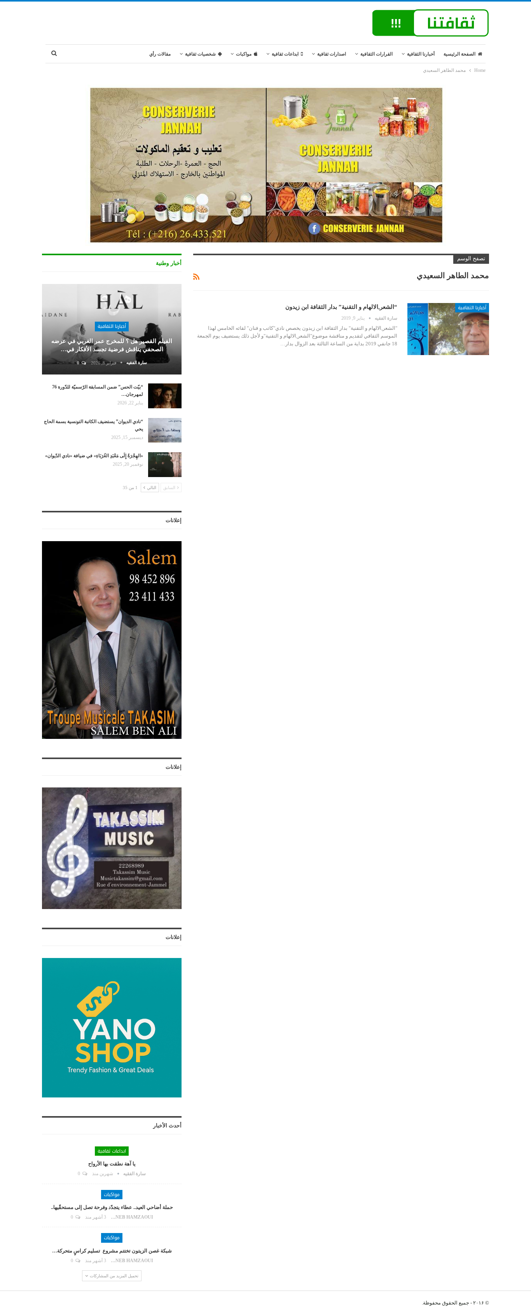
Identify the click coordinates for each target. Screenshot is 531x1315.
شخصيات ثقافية (200, 54)
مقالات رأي (160, 54)
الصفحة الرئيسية (459, 54)
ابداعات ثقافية (285, 54)
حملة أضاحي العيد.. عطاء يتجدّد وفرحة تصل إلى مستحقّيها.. (112, 1207)
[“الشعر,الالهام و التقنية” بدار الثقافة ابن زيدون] (448, 329)
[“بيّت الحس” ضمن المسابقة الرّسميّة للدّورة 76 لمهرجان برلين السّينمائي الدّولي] (165, 395)
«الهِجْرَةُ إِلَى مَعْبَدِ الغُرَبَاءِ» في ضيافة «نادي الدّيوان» (94, 455)
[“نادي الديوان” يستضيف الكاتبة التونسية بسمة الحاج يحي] (165, 430)
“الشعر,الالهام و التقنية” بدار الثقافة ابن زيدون (341, 307)
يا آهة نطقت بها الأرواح (112, 1164)
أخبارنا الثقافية (421, 54)
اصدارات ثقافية (331, 54)
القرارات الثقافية (376, 54)
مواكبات (244, 54)
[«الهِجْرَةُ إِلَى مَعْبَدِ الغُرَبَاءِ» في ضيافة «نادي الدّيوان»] (165, 464)
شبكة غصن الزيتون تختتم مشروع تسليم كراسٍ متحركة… (112, 1251)
